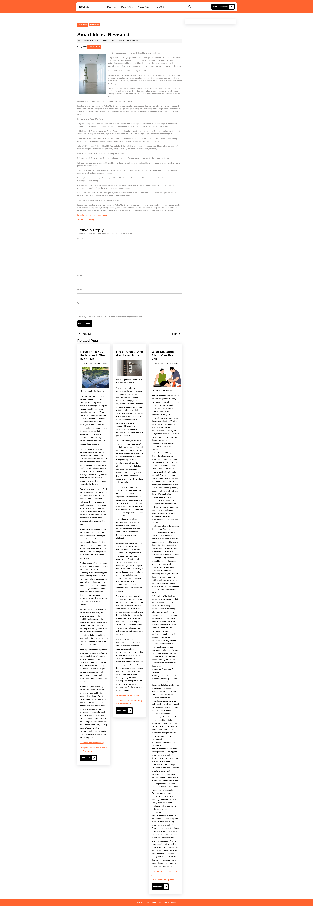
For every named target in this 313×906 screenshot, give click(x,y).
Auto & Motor (94, 47)
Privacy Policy (144, 7)
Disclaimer (111, 7)
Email (80, 290)
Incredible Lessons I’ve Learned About (92, 215)
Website (80, 303)
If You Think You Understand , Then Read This (93, 355)
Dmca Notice (127, 7)
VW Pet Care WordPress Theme (150, 903)
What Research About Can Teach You (164, 355)
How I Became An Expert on (163, 880)
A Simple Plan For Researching (92, 743)
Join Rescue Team (220, 7)
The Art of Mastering (85, 220)
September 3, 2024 (88, 40)
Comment (81, 238)
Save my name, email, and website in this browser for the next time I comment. (110, 317)
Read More (88, 759)
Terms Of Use (161, 7)
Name (80, 276)
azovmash (84, 6)
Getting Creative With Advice (127, 695)
